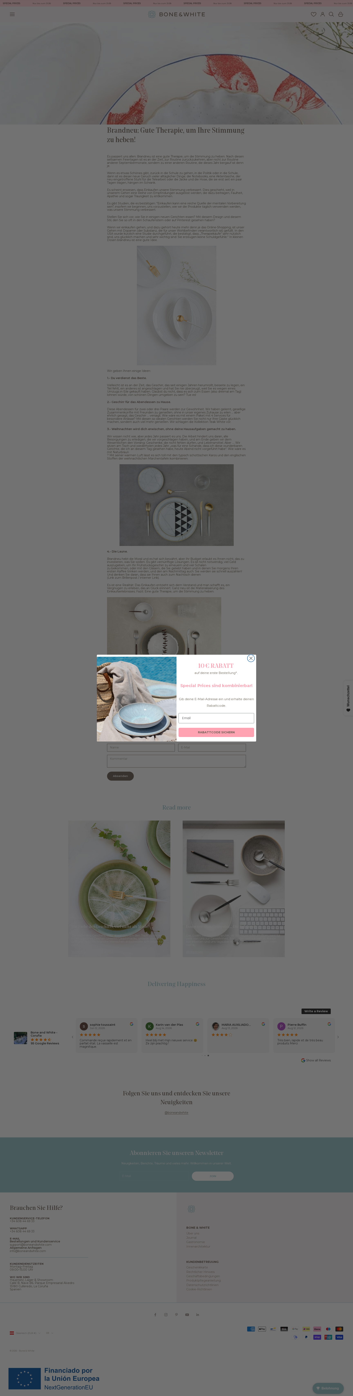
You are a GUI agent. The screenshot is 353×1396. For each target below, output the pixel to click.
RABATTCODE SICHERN (216, 732)
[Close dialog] (251, 658)
